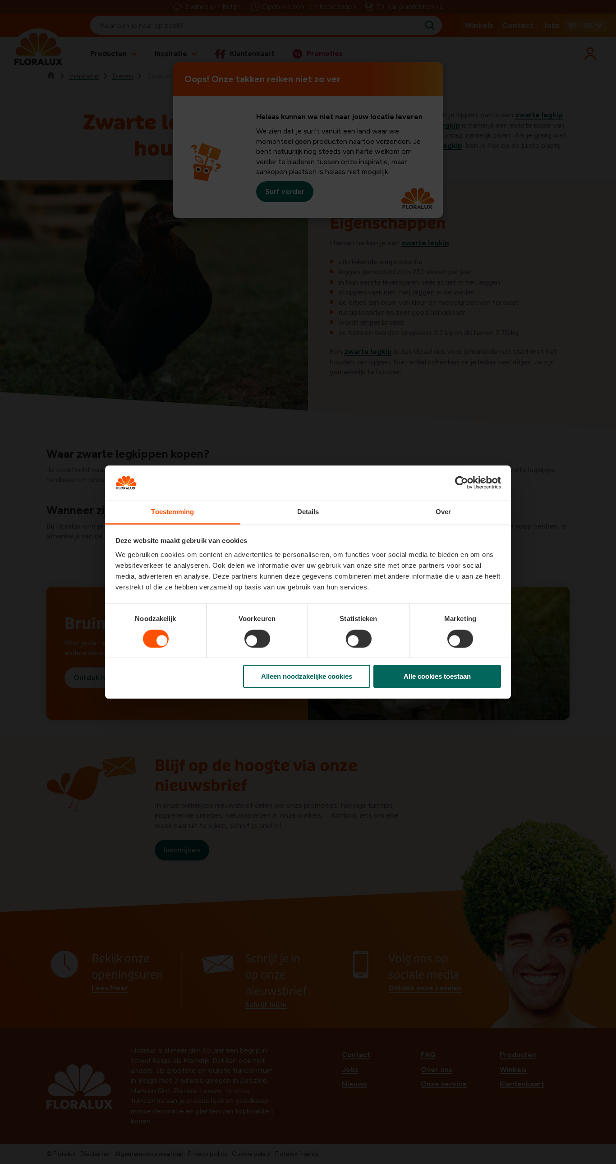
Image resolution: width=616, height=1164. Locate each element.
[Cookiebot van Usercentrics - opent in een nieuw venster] (461, 482)
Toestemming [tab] (172, 512)
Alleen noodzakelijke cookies (306, 676)
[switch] (257, 639)
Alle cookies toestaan (437, 676)
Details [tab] (308, 512)
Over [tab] (443, 512)
